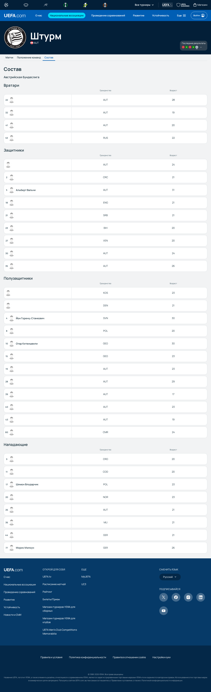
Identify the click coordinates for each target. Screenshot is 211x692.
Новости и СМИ (12, 614)
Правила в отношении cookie (129, 657)
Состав (48, 57)
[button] (181, 15)
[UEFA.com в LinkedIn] (200, 600)
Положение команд (29, 57)
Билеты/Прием (51, 599)
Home (15, 15)
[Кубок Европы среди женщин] (85, 4)
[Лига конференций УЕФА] (65, 4)
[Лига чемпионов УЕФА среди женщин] (25, 4)
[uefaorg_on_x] (163, 600)
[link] (38, 15)
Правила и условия (51, 657)
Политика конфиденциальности (87, 657)
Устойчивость (12, 607)
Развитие (9, 599)
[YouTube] (163, 614)
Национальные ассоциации (20, 584)
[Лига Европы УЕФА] (105, 4)
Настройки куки (161, 657)
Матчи (9, 57)
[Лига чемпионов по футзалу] (45, 4)
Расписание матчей (54, 584)
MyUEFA (86, 576)
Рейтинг (47, 591)
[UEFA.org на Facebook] (176, 600)
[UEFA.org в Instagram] (188, 600)
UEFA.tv (47, 576)
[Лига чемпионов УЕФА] (6, 4)
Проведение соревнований (19, 592)
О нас (7, 577)
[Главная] (13, 569)
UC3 (83, 584)
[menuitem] (38, 15)
